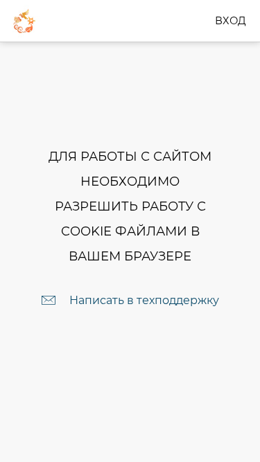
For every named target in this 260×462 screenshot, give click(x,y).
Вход (230, 21)
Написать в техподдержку (144, 300)
